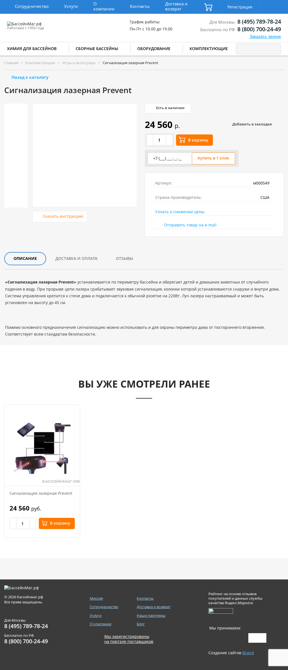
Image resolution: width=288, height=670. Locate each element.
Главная (11, 62)
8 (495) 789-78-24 (259, 21)
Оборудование (153, 48)
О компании (103, 6)
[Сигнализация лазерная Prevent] (42, 445)
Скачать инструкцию (63, 216)
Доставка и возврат (176, 6)
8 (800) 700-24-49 (259, 29)
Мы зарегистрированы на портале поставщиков (128, 639)
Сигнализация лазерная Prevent (41, 493)
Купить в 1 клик (213, 158)
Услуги (71, 6)
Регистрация (240, 7)
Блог (141, 624)
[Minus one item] (150, 140)
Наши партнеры (151, 615)
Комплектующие (209, 48)
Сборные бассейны (97, 48)
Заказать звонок (265, 36)
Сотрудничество (32, 6)
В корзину (198, 140)
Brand (248, 652)
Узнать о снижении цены (179, 211)
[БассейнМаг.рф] (41, 26)
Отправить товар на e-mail (190, 225)
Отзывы (124, 258)
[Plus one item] (169, 140)
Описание (25, 258)
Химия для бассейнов (32, 48)
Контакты (140, 6)
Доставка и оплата (76, 258)
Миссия (96, 598)
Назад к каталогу (30, 77)
